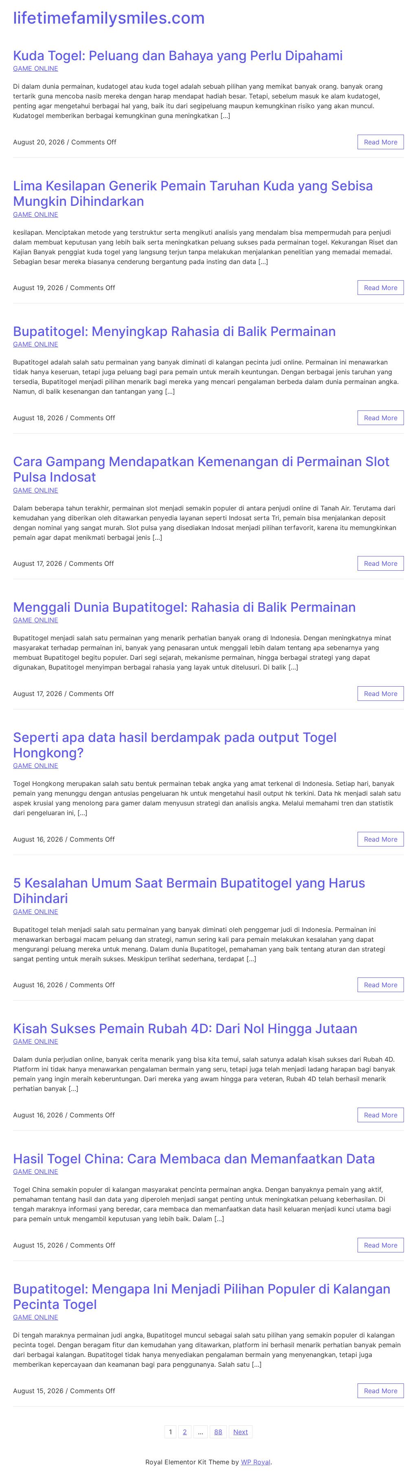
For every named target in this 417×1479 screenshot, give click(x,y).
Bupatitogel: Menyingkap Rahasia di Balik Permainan (174, 331)
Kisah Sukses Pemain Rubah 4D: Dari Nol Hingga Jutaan (185, 1028)
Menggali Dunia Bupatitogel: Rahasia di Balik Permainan (184, 607)
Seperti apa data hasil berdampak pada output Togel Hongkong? (175, 745)
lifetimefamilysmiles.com (109, 18)
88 (218, 1432)
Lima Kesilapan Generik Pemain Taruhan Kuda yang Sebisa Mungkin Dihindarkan (193, 193)
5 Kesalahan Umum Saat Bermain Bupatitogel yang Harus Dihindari (189, 890)
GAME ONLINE (35, 68)
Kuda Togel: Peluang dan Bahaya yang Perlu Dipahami (178, 55)
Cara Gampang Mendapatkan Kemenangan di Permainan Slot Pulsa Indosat (201, 469)
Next (240, 1432)
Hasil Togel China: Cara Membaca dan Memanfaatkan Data (194, 1159)
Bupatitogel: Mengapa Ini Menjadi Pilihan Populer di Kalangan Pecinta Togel (202, 1296)
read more (380, 142)
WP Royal (255, 1462)
